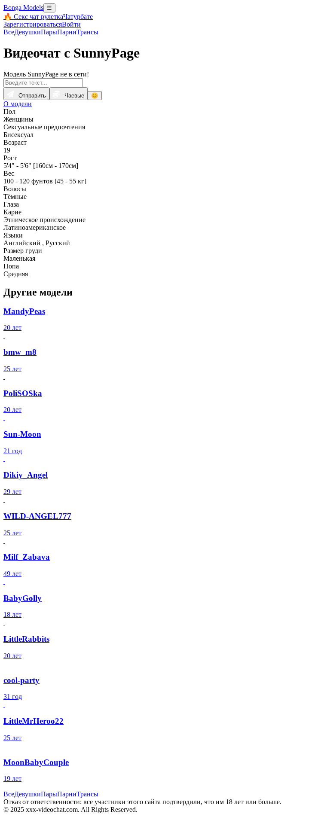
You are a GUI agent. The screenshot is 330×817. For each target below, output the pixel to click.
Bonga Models (23, 7)
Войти (71, 24)
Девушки (27, 32)
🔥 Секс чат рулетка (33, 16)
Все (8, 32)
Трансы (87, 32)
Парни (66, 32)
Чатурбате (78, 16)
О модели (17, 103)
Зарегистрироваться (32, 24)
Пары (49, 32)
